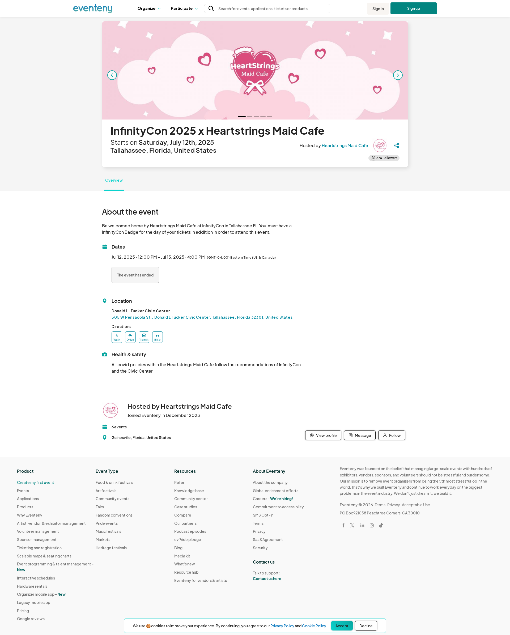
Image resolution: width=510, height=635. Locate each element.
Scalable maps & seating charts (44, 555)
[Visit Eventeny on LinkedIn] (362, 525)
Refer (179, 482)
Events (23, 490)
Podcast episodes (190, 531)
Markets (103, 539)
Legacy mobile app (33, 602)
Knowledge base (189, 490)
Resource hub (186, 572)
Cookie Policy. (314, 625)
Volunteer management (38, 531)
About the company (270, 482)
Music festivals (108, 531)
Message (363, 435)
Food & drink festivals (114, 482)
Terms (258, 523)
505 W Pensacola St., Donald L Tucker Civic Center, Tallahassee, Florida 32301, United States (202, 317)
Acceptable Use (416, 504)
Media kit (182, 555)
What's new (184, 563)
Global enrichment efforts (275, 490)
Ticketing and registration (39, 547)
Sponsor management (37, 539)
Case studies (185, 506)
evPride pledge (187, 539)
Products (25, 506)
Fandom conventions (114, 515)
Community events (112, 498)
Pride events (107, 523)
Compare (182, 515)
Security (260, 547)
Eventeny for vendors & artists (200, 580)
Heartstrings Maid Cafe (345, 145)
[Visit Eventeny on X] (352, 525)
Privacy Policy (282, 625)
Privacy (259, 531)
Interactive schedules (36, 578)
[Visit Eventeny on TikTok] (381, 525)
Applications (28, 498)
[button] (150, 8)
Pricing (23, 610)
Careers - (273, 498)
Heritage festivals (111, 547)
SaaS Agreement (268, 539)
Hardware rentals (32, 586)
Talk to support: (267, 575)
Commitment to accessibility (278, 506)
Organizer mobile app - (41, 594)
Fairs (100, 506)
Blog (178, 547)
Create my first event (35, 482)
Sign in (378, 8)
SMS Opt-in (263, 515)
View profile (326, 435)
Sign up (413, 8)
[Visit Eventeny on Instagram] (372, 525)
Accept (341, 625)
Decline (366, 625)
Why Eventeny (29, 515)
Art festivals (106, 490)
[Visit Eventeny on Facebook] (343, 525)
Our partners (185, 523)
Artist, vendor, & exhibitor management (51, 523)
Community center (191, 498)
